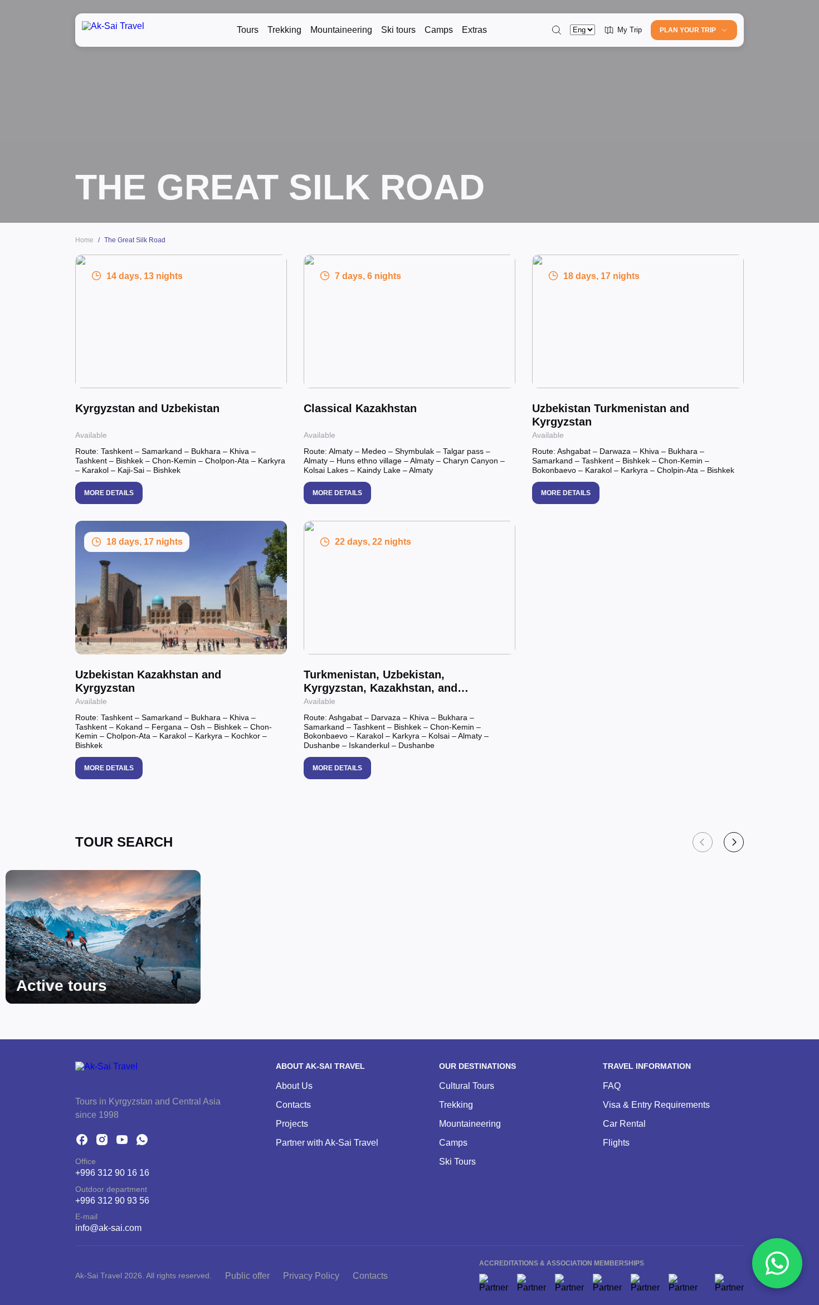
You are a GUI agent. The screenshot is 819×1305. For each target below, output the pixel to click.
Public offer (247, 1275)
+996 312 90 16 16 (112, 1172)
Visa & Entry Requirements (656, 1105)
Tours (248, 30)
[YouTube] (122, 1139)
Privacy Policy (311, 1275)
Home (84, 240)
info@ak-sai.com (108, 1228)
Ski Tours (457, 1161)
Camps (439, 30)
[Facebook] (82, 1139)
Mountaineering (341, 30)
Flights (616, 1142)
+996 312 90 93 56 (112, 1200)
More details (109, 493)
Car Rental (624, 1123)
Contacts (293, 1105)
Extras (474, 30)
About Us (294, 1086)
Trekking (284, 30)
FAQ (612, 1086)
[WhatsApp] (142, 1139)
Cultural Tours (466, 1086)
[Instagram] (102, 1139)
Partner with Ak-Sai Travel (327, 1142)
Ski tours (398, 30)
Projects (292, 1123)
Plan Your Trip (688, 30)
